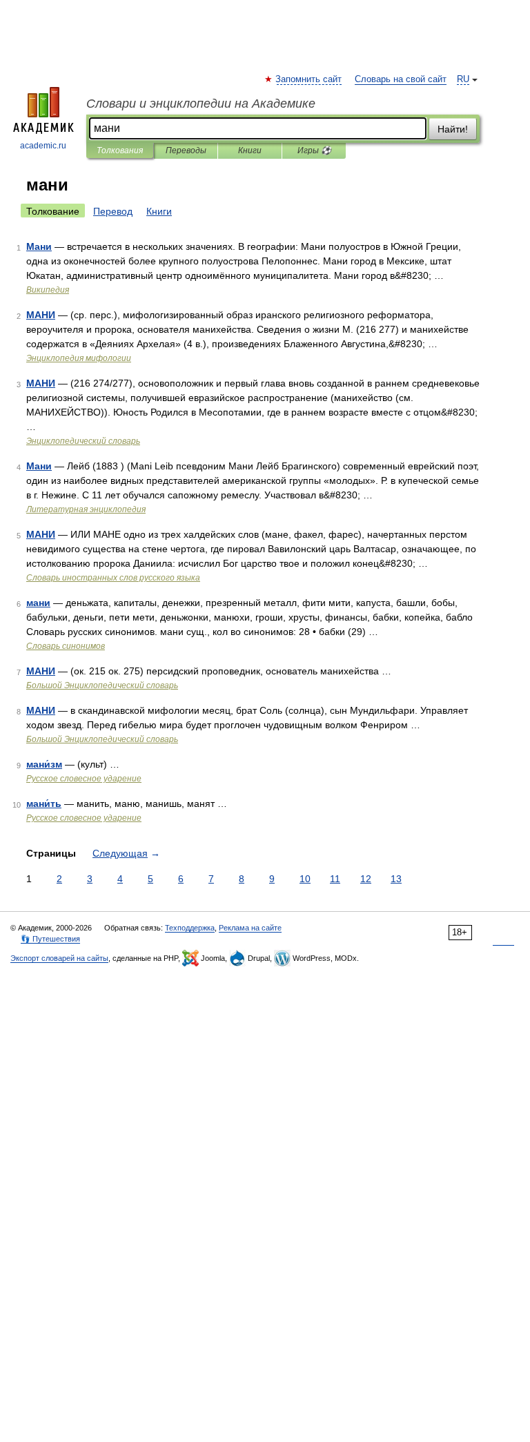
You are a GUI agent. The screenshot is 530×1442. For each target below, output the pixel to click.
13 (396, 878)
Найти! (453, 129)
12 (365, 878)
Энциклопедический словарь (83, 441)
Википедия (47, 290)
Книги (250, 150)
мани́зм (44, 764)
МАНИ (40, 314)
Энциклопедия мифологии (78, 358)
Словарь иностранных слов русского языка (113, 578)
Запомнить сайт (309, 79)
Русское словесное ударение (83, 778)
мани (38, 602)
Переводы (186, 150)
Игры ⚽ (314, 150)
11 (335, 878)
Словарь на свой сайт (400, 79)
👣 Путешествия (50, 939)
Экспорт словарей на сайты (59, 958)
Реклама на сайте (250, 928)
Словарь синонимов (65, 646)
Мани (39, 246)
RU (463, 79)
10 (305, 878)
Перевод (112, 211)
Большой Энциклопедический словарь (102, 685)
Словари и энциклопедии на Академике (200, 103)
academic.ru (43, 145)
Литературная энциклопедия (86, 509)
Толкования (120, 150)
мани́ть (43, 803)
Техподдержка (190, 928)
